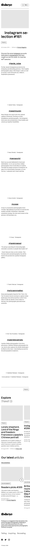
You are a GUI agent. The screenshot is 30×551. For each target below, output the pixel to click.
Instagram (17, 53)
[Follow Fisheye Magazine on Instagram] (9, 540)
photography (14, 55)
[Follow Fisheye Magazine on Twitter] (5, 539)
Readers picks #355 (11, 487)
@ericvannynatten (15, 291)
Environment (6, 483)
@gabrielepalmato (15, 340)
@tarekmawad (15, 243)
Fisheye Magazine (21, 47)
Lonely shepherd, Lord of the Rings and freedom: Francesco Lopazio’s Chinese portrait (12, 432)
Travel (4, 42)
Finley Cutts (19, 448)
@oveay (15, 204)
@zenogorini (15, 158)
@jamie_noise (15, 63)
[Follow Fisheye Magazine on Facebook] (2, 540)
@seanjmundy (15, 111)
